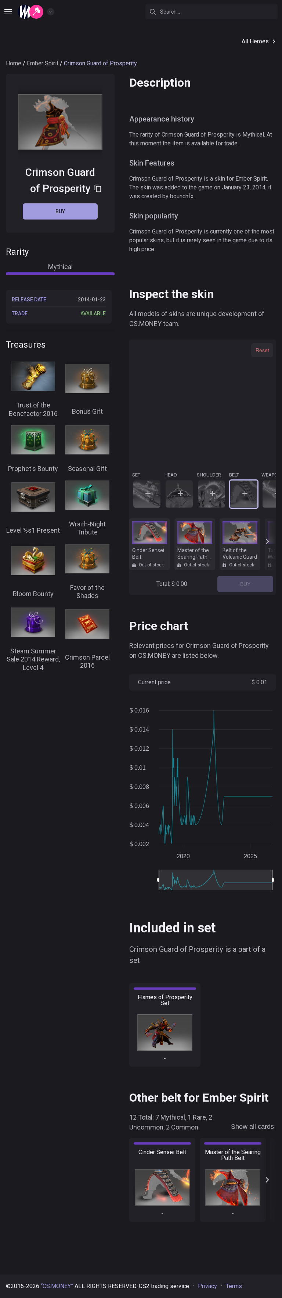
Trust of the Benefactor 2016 (33, 409)
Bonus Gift (87, 411)
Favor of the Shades (87, 592)
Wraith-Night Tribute (87, 528)
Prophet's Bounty (33, 468)
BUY (245, 584)
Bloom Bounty (33, 594)
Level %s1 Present (33, 530)
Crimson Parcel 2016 (87, 661)
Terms (234, 1286)
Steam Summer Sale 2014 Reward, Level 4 (33, 659)
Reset (262, 350)
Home (13, 63)
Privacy (207, 1286)
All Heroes (255, 41)
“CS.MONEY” (57, 1286)
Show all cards (252, 1126)
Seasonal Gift (87, 468)
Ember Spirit (42, 63)
